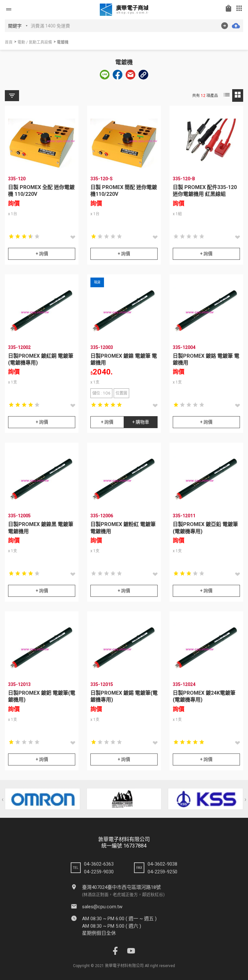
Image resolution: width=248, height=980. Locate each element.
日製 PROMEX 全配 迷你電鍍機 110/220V (41, 190)
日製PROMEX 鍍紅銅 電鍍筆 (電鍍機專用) (40, 359)
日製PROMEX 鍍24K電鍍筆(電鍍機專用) (204, 696)
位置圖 (121, 393)
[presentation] (3, 799)
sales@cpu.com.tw (102, 907)
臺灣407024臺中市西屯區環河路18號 (121, 887)
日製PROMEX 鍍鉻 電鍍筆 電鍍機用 (206, 359)
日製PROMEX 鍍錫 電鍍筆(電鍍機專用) (124, 696)
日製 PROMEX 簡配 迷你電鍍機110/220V (123, 190)
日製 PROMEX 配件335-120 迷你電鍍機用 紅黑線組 (205, 190)
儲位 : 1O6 (101, 393)
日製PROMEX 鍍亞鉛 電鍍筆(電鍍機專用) (205, 527)
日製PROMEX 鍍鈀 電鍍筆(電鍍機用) (41, 696)
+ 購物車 (140, 422)
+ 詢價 (42, 253)
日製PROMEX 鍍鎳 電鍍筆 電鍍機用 (123, 359)
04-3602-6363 (99, 864)
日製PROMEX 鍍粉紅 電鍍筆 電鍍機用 (123, 527)
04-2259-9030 (99, 872)
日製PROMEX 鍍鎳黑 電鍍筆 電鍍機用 (40, 527)
